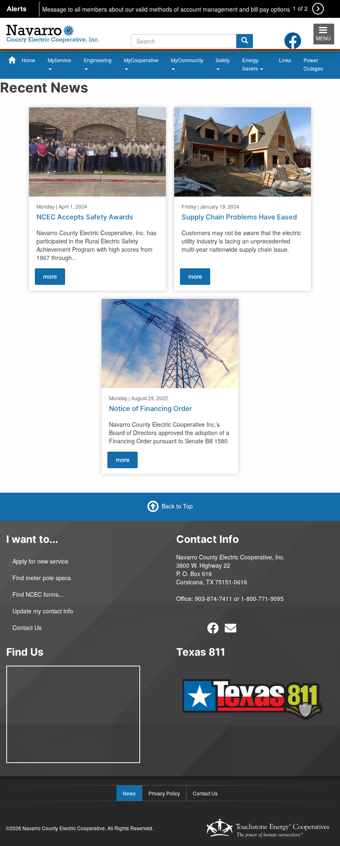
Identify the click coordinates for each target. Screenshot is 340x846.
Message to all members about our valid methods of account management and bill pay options (166, 9)
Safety (223, 59)
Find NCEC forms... (37, 594)
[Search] (244, 41)
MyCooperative (141, 59)
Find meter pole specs (41, 578)
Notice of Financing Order (150, 408)
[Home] (52, 32)
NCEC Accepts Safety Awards (84, 217)
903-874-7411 (213, 598)
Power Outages (313, 64)
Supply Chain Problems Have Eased (239, 217)
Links (285, 59)
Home (28, 59)
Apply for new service (40, 561)
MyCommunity (187, 59)
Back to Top (177, 506)
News (129, 793)
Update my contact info (42, 611)
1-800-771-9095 (262, 598)
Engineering (98, 59)
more (50, 276)
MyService (59, 59)
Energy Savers (250, 64)
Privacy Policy (164, 793)
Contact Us (26, 627)
